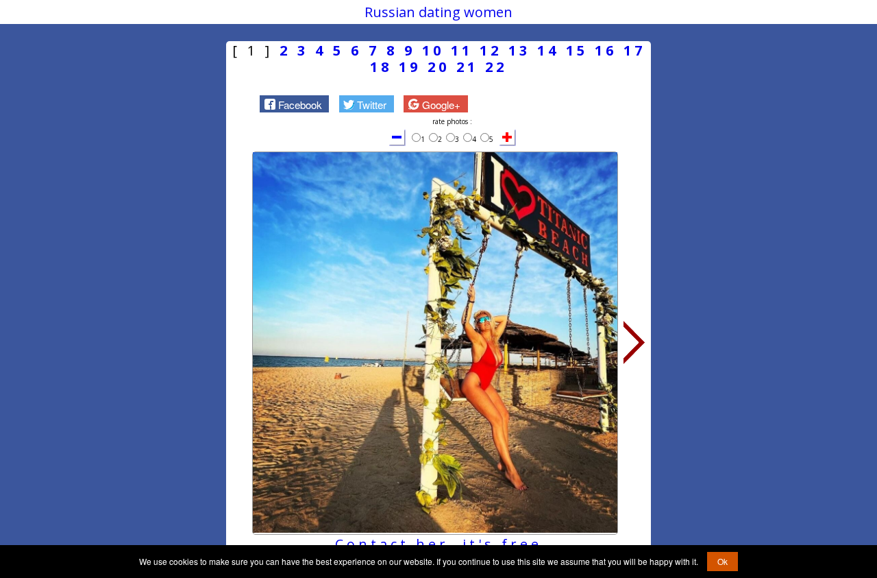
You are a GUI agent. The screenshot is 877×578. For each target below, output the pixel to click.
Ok (722, 561)
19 (410, 67)
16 (606, 50)
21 (467, 67)
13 (519, 50)
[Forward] (634, 342)
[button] (294, 103)
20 (438, 67)
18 (381, 67)
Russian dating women (438, 12)
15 (577, 50)
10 (433, 50)
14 (548, 50)
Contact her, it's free (438, 544)
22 (496, 67)
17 (634, 50)
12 (491, 50)
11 (462, 50)
